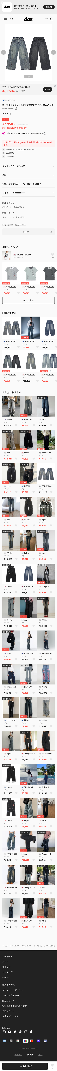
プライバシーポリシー (12, 990)
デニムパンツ (19, 207)
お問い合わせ (7, 224)
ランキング (7, 972)
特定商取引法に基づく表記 (14, 1005)
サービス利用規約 (10, 995)
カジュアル (20, 217)
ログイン (21, 149)
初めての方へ (8, 984)
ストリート (6, 217)
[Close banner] (2, 2)
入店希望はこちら (10, 1016)
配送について (20, 224)
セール (5, 977)
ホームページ (6, 946)
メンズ (5, 961)
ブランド (6, 966)
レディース (7, 956)
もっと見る (28, 300)
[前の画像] (3, 52)
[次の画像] (53, 52)
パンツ (5, 207)
